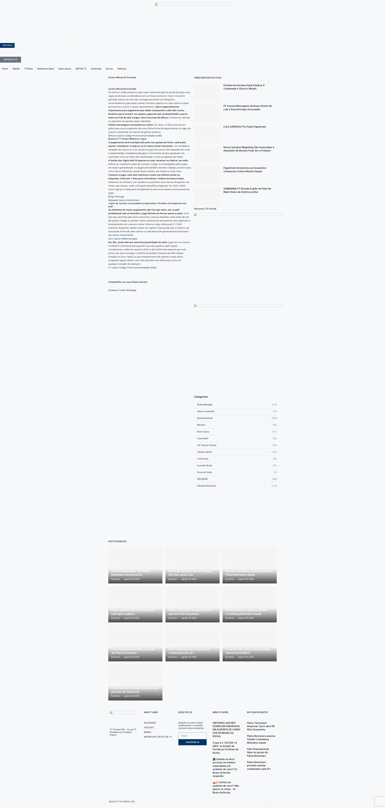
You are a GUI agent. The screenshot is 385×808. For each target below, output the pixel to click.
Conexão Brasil (237, 465)
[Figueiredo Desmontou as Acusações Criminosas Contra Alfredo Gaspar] (207, 175)
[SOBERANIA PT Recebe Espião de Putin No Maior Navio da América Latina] (207, 196)
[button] (113, 289)
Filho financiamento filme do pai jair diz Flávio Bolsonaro (258, 752)
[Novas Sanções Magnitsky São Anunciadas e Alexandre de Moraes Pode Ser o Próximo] (207, 154)
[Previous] (17, 45)
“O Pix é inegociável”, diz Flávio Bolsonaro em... (47, 45)
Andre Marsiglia (237, 404)
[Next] (21, 45)
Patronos (121, 69)
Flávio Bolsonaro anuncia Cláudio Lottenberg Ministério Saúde (261, 739)
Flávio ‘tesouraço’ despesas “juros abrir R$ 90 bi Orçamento (261, 726)
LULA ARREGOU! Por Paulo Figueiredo (244, 126)
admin (117, 579)
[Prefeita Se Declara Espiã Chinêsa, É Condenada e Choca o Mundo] (207, 92)
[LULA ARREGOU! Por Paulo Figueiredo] (207, 134)
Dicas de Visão (237, 472)
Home (5, 69)
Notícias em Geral (45, 69)
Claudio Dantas (237, 452)
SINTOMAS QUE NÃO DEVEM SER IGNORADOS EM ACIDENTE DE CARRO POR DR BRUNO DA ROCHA (226, 730)
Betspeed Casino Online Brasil (123, 200)
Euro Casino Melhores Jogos (122, 238)
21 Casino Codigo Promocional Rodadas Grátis (132, 267)
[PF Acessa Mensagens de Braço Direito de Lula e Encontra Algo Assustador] (207, 113)
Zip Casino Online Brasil (120, 234)
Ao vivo (109, 69)
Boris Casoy (237, 431)
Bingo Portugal (116, 196)
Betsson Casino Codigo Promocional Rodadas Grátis (135, 135)
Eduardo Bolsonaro (237, 485)
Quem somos (64, 69)
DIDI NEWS (237, 479)
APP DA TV (81, 69)
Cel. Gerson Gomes (237, 445)
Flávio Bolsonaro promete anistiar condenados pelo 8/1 (259, 765)
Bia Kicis (237, 425)
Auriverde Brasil (237, 418)
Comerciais (96, 69)
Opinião (16, 69)
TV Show (28, 69)
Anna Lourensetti (237, 411)
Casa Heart (237, 438)
